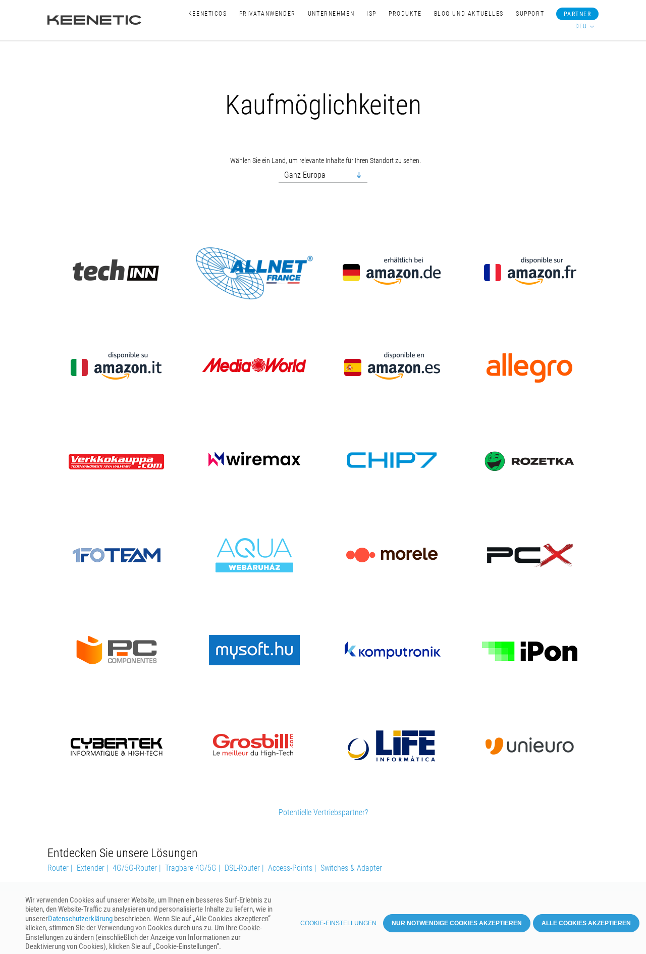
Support (530, 13)
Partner (577, 14)
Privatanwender (267, 13)
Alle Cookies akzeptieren (586, 923)
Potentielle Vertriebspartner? (323, 812)
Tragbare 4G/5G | (193, 868)
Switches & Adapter (351, 868)
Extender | (93, 868)
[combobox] (323, 175)
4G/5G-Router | (137, 868)
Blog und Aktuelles (469, 13)
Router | (60, 868)
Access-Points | (292, 868)
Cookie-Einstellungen (338, 923)
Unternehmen (331, 13)
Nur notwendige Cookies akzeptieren (457, 923)
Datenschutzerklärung (80, 918)
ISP (371, 13)
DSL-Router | (244, 868)
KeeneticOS (207, 13)
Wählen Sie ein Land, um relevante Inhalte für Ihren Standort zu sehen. (325, 160)
